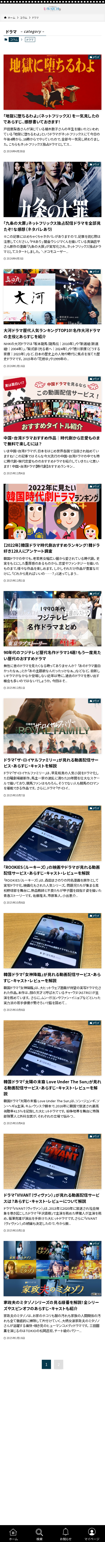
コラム (14, 39)
